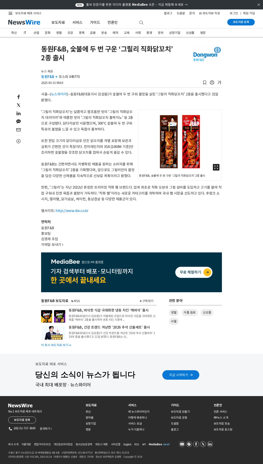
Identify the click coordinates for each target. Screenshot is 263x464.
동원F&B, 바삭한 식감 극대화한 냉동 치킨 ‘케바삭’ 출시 (109, 310)
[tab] (105, 405)
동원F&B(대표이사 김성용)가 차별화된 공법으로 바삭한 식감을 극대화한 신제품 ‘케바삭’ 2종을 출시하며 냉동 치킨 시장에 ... (112, 318)
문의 (192, 13)
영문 (203, 33)
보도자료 (58, 22)
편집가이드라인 (42, 444)
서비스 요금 (135, 423)
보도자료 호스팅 (223, 429)
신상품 (190, 33)
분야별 (89, 417)
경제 (81, 33)
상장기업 (174, 33)
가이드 (95, 22)
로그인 (234, 13)
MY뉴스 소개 (221, 417)
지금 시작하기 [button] (178, 375)
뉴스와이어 (59, 94)
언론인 (112, 22)
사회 (138, 33)
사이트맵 (115, 444)
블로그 (168, 13)
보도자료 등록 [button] (22, 420)
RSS (77, 301)
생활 (59, 33)
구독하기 (147, 301)
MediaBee (155, 444)
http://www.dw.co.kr (71, 211)
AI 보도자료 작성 (209, 13)
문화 (47, 33)
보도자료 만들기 (180, 412)
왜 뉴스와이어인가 (139, 412)
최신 (14, 33)
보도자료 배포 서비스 (28, 13)
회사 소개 (13, 444)
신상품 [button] (207, 312)
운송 (104, 33)
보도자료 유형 (179, 417)
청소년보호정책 (84, 444)
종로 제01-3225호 (120, 452)
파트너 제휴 (101, 444)
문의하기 (46, 429)
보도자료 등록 (241, 22)
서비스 (77, 22)
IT (25, 33)
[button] (204, 83)
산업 (36, 33)
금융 (93, 33)
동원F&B (49, 76)
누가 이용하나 (136, 429)
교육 (126, 33)
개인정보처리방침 (63, 444)
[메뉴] (11, 13)
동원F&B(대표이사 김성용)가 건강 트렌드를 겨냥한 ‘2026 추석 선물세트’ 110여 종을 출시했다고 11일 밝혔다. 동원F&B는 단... (112, 335)
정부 (160, 33)
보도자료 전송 (222, 423)
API (144, 444)
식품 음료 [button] (190, 312)
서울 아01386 (32, 456)
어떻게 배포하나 (137, 417)
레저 (115, 33)
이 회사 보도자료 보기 (56, 345)
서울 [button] (173, 321)
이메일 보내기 (52, 244)
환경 (149, 33)
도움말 (181, 13)
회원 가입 (249, 13)
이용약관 (26, 444)
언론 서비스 (220, 412)
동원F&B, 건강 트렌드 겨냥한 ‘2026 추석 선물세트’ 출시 (109, 327)
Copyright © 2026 (132, 456)
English (127, 444)
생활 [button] (173, 312)
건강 (70, 33)
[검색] (141, 22)
